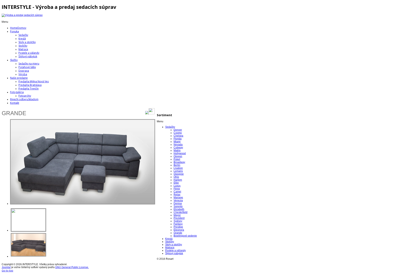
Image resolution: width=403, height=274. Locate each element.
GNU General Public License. (72, 267)
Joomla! (6, 267)
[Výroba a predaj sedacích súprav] (22, 15)
